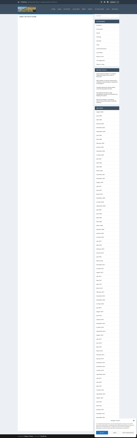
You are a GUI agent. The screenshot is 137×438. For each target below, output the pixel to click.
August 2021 (99, 182)
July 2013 (98, 378)
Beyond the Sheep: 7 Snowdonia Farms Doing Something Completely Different (106, 101)
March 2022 (99, 170)
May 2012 (99, 405)
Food (97, 45)
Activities (67, 9)
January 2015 (100, 319)
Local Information (101, 48)
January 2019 (100, 253)
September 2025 (100, 131)
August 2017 (99, 272)
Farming (98, 37)
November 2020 (100, 198)
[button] (134, 420)
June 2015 (99, 315)
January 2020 (100, 233)
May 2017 (99, 280)
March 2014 (99, 351)
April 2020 (99, 221)
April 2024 (99, 163)
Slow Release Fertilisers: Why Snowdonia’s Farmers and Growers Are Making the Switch (107, 94)
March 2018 (99, 261)
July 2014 (98, 339)
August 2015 (99, 311)
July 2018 (98, 257)
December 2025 (100, 127)
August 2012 (99, 398)
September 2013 (100, 374)
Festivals (115, 9)
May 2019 (99, 245)
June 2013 (99, 382)
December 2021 (100, 174)
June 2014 (99, 343)
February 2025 (100, 143)
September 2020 (100, 206)
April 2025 (99, 139)
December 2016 (100, 296)
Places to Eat (100, 56)
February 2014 (100, 354)
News (84, 9)
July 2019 (98, 241)
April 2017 (99, 284)
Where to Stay (100, 64)
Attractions (99, 9)
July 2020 (98, 210)
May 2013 (99, 386)
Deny (114, 432)
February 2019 (100, 249)
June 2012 (99, 401)
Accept (102, 432)
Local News (99, 52)
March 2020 (99, 225)
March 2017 (99, 288)
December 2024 (100, 151)
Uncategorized (100, 60)
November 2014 (100, 323)
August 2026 (99, 112)
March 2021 (99, 194)
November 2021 (100, 178)
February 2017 (100, 292)
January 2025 (100, 147)
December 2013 (100, 362)
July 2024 (98, 159)
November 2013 (100, 366)
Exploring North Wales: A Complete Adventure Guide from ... (42, 2)
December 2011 (100, 413)
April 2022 (99, 166)
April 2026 (99, 119)
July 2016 (98, 307)
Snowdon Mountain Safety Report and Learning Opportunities (105, 88)
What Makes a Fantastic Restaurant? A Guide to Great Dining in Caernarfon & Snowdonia (107, 82)
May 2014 (99, 347)
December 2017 (100, 264)
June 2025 (99, 135)
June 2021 (99, 190)
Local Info (76, 9)
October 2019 (100, 237)
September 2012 (100, 394)
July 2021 (98, 186)
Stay (107, 9)
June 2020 (99, 213)
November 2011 (100, 417)
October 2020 (100, 202)
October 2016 (100, 304)
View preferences (128, 432)
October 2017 (100, 268)
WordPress (43, 436)
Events (90, 9)
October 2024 (100, 155)
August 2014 (99, 335)
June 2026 (99, 116)
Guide (59, 9)
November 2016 (100, 300)
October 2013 (100, 370)
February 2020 (100, 229)
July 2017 (98, 276)
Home (53, 9)
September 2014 (100, 331)
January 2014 (100, 358)
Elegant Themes (28, 436)
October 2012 (100, 390)
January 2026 (100, 123)
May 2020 (99, 217)
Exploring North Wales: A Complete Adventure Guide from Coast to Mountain (106, 75)
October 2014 (100, 327)
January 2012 (100, 409)
